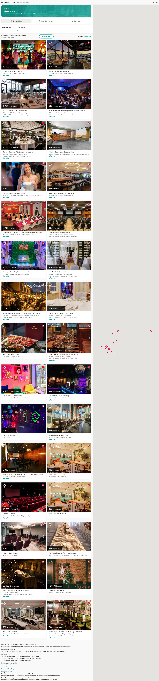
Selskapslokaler (17, 21)
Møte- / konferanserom (47, 21)
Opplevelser (77, 21)
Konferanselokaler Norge (7, 669)
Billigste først (87, 36)
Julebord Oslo (5, 667)
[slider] (18, 30)
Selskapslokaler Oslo (7, 665)
